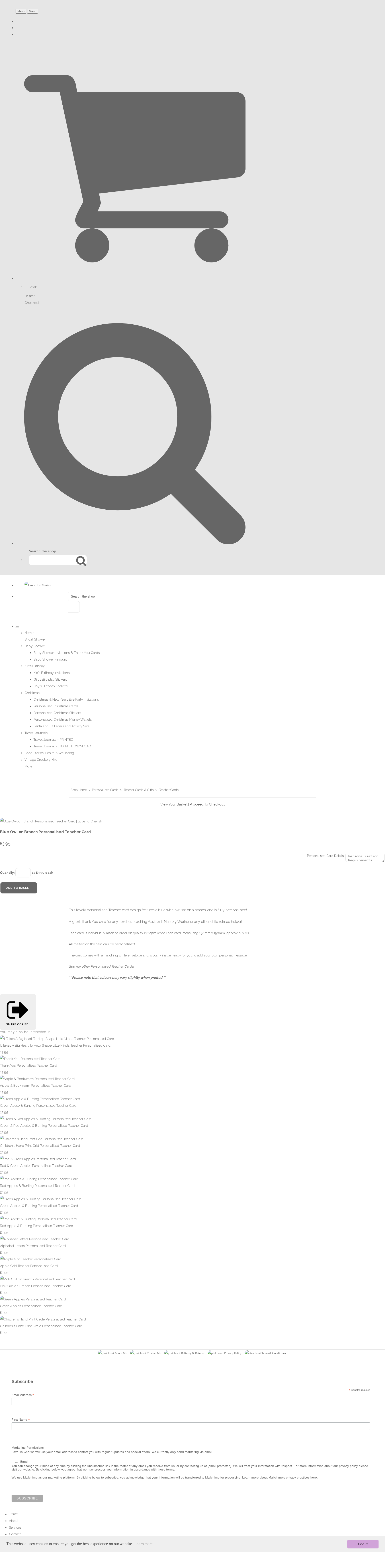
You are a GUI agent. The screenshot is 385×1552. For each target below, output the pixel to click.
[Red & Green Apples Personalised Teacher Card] (38, 1159)
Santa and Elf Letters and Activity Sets (61, 726)
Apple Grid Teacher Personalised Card (29, 1266)
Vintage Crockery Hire (41, 760)
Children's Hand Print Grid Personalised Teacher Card (40, 1146)
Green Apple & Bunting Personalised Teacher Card (38, 1106)
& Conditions (277, 1353)
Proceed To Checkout (207, 804)
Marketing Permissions (28, 1447)
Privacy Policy (233, 1353)
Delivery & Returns (192, 1353)
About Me (121, 1353)
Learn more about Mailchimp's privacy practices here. (280, 1477)
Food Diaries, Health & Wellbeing (49, 753)
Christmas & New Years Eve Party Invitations (66, 700)
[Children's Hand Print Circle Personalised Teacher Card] (43, 1319)
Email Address (23, 1395)
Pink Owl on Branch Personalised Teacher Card (35, 1286)
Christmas (32, 693)
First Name (21, 1420)
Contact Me (154, 1353)
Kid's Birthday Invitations (51, 673)
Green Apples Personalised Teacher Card (31, 1306)
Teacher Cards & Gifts (139, 790)
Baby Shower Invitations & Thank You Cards (66, 653)
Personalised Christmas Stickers (57, 713)
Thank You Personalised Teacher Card (28, 1066)
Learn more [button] (144, 1544)
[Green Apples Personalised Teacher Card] (33, 1299)
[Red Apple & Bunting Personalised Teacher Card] (38, 1219)
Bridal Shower (35, 639)
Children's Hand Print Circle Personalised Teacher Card (41, 1326)
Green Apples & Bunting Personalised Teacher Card (39, 1206)
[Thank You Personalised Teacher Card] (30, 1059)
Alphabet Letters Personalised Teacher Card (33, 1246)
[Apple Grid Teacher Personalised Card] (30, 1259)
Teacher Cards (168, 790)
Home (29, 633)
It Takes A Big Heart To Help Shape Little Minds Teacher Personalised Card (55, 1045)
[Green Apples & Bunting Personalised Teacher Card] (41, 1199)
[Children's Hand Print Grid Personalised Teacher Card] (42, 1139)
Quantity (7, 873)
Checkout (32, 303)
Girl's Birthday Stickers (50, 679)
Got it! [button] (363, 1544)
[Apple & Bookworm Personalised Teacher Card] (37, 1079)
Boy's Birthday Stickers (50, 686)
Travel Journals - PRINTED (53, 740)
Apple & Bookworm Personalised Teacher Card (35, 1086)
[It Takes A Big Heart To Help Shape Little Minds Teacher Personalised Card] (57, 1039)
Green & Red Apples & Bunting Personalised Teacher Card (44, 1126)
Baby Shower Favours (50, 659)
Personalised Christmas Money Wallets (62, 720)
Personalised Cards (105, 790)
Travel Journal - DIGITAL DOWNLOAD (62, 746)
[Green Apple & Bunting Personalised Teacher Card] (40, 1099)
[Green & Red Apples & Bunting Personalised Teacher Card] (46, 1119)
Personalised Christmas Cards (55, 706)
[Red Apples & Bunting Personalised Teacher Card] (39, 1179)
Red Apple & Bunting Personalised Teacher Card (36, 1226)
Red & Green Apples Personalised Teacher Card (36, 1166)
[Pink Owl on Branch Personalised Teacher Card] (37, 1279)
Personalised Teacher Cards (112, 966)
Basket (30, 296)
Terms (265, 1353)
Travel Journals (36, 733)
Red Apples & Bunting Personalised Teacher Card (37, 1186)
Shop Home (79, 790)
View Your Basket (173, 804)
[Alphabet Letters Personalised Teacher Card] (34, 1239)
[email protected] (219, 1466)
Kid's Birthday (35, 666)
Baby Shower (35, 646)
